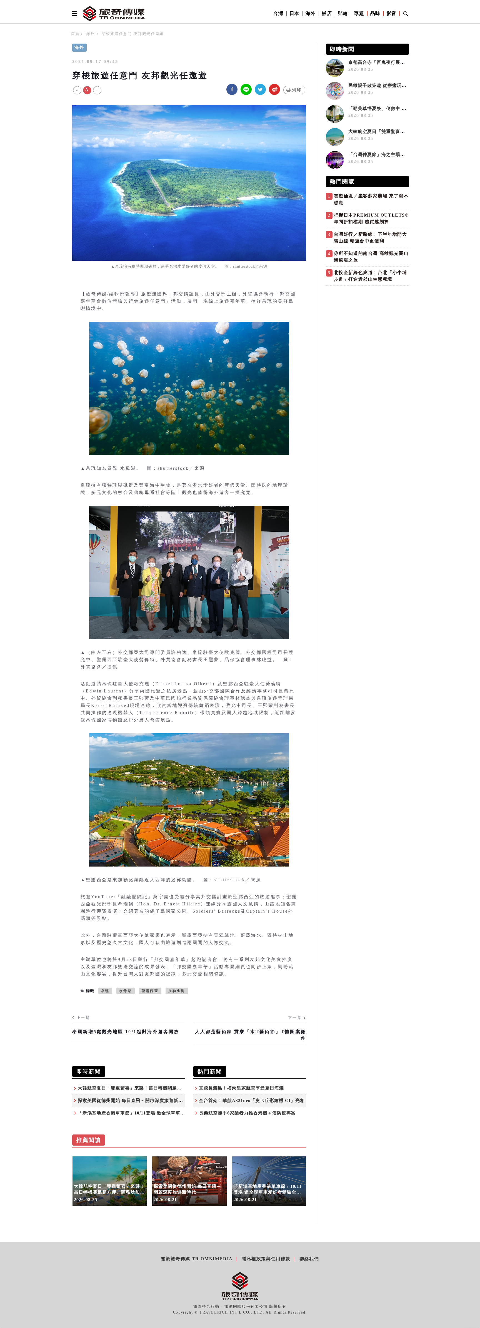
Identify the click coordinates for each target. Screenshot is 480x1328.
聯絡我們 (309, 1258)
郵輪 (343, 13)
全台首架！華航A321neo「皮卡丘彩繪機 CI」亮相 (252, 1100)
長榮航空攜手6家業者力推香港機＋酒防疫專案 (247, 1113)
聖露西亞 (150, 991)
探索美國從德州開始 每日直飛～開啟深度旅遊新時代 (133, 1100)
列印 (297, 89)
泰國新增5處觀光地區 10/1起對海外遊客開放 (125, 1031)
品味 (375, 13)
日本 (294, 13)
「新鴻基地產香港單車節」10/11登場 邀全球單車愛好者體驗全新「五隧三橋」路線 (164, 1113)
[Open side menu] (73, 13)
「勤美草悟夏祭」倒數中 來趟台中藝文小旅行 (396, 108)
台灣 (278, 13)
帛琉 (105, 991)
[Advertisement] (367, 327)
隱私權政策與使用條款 (266, 1258)
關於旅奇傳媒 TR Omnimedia (196, 1258)
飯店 (327, 13)
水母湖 (125, 991)
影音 (391, 13)
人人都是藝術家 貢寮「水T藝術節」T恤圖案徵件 (250, 1034)
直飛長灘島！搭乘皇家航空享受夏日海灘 (241, 1088)
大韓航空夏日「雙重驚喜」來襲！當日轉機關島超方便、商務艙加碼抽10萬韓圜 (160, 1088)
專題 (359, 13)
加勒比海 (176, 991)
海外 (311, 13)
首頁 (75, 34)
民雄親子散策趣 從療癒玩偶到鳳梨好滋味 (393, 85)
